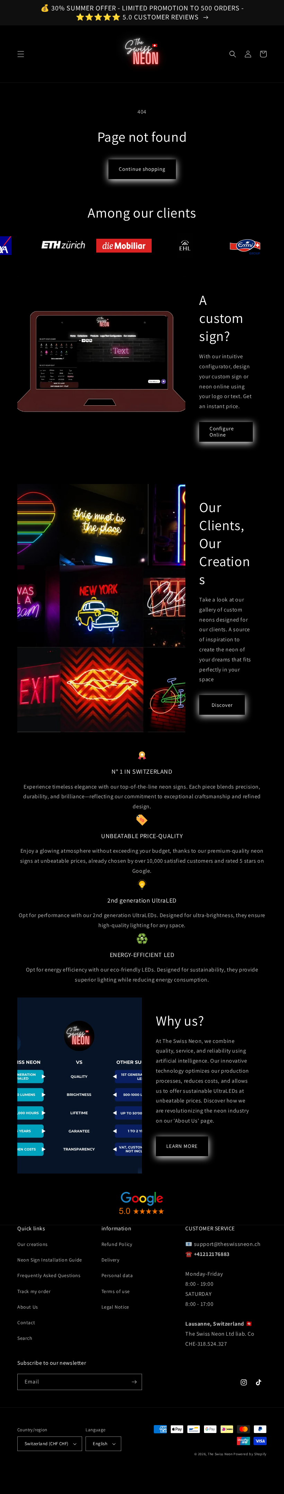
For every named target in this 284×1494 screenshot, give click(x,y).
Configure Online (222, 431)
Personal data (117, 1275)
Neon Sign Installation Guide (49, 1260)
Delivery (110, 1260)
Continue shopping (142, 169)
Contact (26, 1322)
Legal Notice (115, 1307)
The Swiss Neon (220, 1454)
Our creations (32, 1244)
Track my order (34, 1291)
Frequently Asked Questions (49, 1275)
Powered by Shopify (250, 1454)
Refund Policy (116, 1244)
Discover (222, 705)
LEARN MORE (182, 1146)
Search (25, 1338)
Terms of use (115, 1291)
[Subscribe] (134, 1382)
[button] (20, 54)
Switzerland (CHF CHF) (46, 1444)
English (100, 1444)
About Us (27, 1307)
